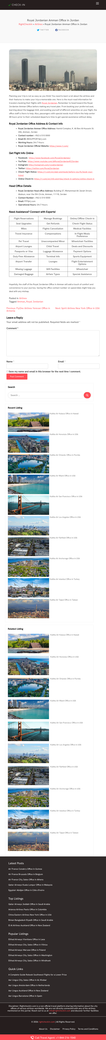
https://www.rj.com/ (59, 146)
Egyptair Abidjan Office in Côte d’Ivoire (26, 890)
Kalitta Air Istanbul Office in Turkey (65, 579)
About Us (43, 1029)
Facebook (63, 30)
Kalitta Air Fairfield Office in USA (63, 537)
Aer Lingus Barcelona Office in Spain (25, 996)
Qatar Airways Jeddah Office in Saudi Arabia (29, 904)
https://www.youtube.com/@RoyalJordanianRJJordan (53, 161)
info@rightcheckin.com (59, 1010)
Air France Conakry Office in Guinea (25, 869)
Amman (21, 301)
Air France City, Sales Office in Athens (25, 879)
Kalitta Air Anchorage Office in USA (65, 558)
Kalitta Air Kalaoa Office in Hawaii (64, 413)
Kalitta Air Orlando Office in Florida (65, 455)
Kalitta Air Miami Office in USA (62, 475)
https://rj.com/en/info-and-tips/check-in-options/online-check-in (64, 178)
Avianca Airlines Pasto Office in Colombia (27, 909)
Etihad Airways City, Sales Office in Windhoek (29, 960)
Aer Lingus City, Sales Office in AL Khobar (27, 980)
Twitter (44, 30)
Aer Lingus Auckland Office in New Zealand (28, 990)
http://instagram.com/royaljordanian (46, 164)
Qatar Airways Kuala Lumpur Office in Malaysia (30, 884)
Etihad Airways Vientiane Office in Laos (26, 939)
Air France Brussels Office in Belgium (25, 874)
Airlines (38, 24)
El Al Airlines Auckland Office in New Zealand (29, 925)
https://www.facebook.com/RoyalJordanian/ (50, 158)
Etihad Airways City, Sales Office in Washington (30, 955)
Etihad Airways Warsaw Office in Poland (27, 950)
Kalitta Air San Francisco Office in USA (66, 496)
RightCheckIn (25, 24)
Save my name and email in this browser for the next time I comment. (45, 371)
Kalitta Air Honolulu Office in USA (64, 434)
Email (61, 361)
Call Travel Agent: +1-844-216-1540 (55, 1037)
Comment (12, 328)
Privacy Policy (69, 1029)
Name (9, 361)
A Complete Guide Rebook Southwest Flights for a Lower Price (37, 974)
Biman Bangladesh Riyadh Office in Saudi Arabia (30, 920)
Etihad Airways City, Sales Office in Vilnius (28, 944)
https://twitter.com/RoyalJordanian (42, 168)
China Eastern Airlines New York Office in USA (29, 914)
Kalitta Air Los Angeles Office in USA (65, 517)
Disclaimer (55, 1029)
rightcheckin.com (47, 1021)
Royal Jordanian (49, 103)
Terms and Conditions (88, 1029)
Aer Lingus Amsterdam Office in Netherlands (29, 985)
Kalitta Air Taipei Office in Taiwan (64, 600)
